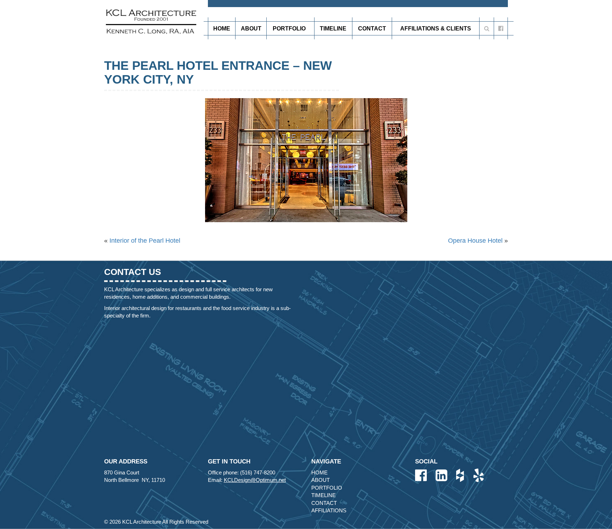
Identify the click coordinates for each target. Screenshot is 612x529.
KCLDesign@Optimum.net (255, 480)
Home (221, 29)
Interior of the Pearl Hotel (144, 240)
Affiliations (328, 510)
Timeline (333, 29)
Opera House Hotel (475, 240)
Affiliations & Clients (435, 29)
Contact (372, 29)
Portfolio (289, 29)
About (251, 29)
